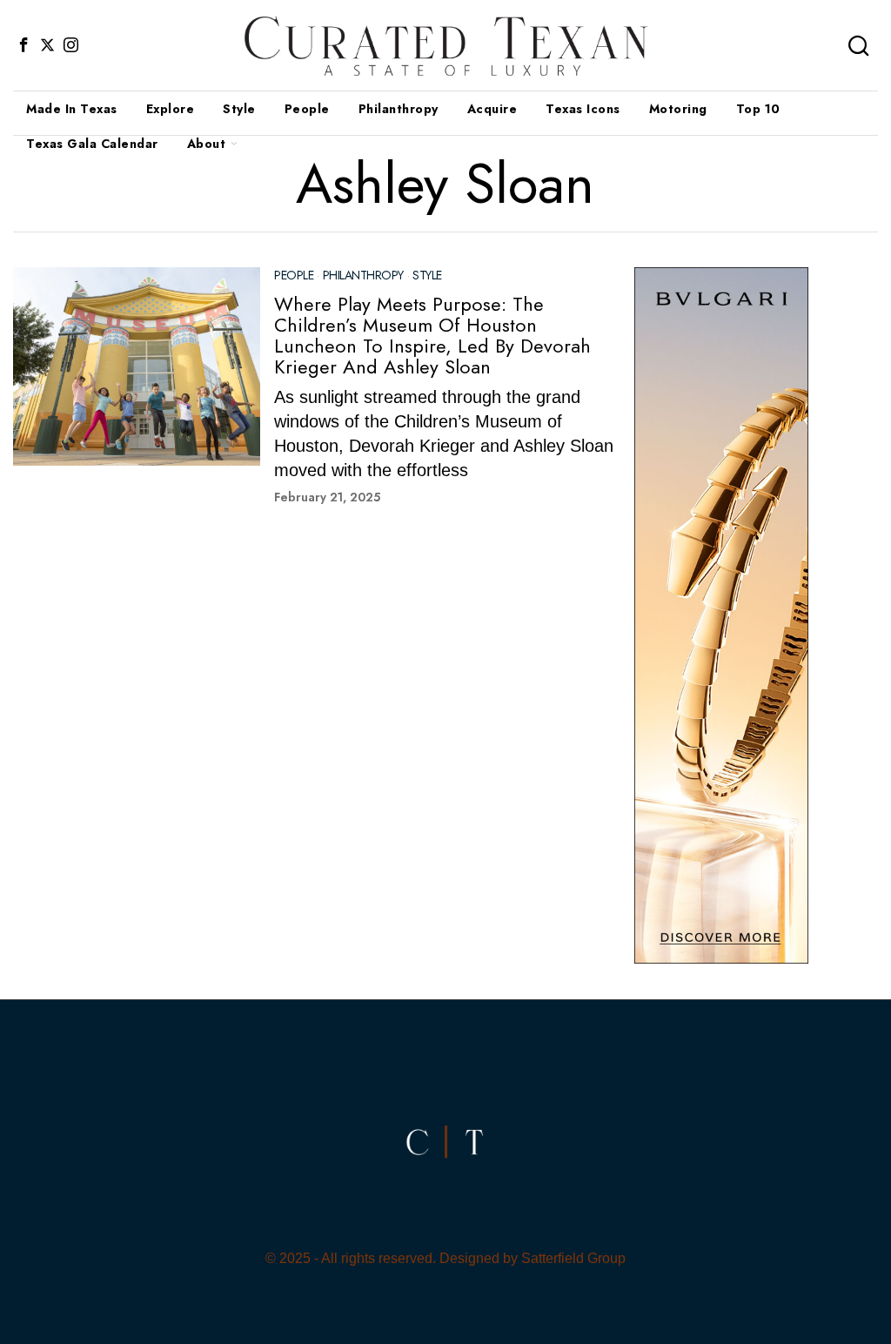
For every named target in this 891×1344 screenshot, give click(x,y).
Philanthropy (363, 275)
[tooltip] (23, 45)
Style (427, 275)
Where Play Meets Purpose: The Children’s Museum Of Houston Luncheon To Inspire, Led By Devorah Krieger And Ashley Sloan (432, 335)
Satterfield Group (573, 1258)
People (293, 275)
